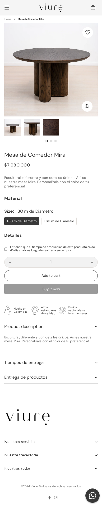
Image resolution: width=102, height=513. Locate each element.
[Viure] (51, 7)
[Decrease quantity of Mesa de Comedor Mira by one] (10, 262)
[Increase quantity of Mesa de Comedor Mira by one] (92, 262)
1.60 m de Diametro (59, 221)
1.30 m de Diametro (22, 221)
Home (8, 19)
